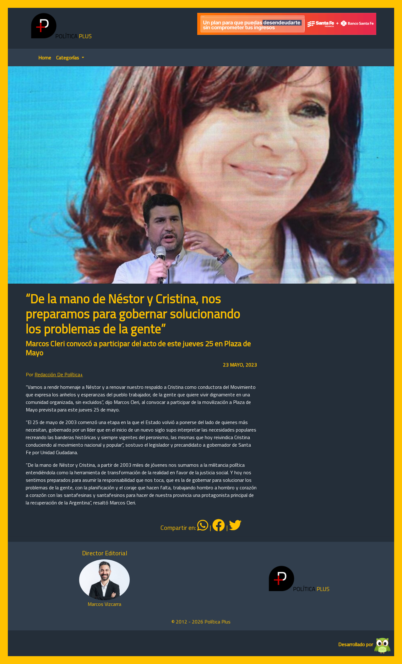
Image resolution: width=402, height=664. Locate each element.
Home (44, 57)
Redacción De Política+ (59, 374)
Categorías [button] (68, 57)
